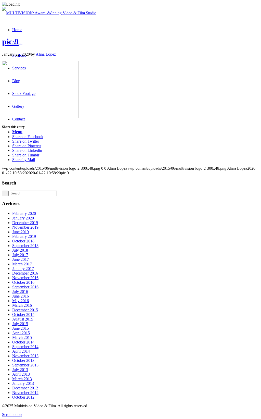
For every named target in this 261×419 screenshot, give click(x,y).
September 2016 (25, 287)
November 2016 (25, 278)
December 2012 (25, 388)
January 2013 (23, 383)
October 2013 (23, 360)
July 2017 (20, 255)
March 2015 (22, 337)
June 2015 (20, 328)
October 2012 (23, 397)
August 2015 (22, 319)
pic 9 (10, 41)
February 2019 (24, 236)
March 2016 (22, 305)
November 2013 (25, 356)
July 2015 (20, 324)
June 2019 (20, 232)
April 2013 (21, 374)
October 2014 (23, 342)
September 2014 (25, 346)
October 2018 (23, 241)
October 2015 (23, 314)
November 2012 (25, 392)
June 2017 (20, 259)
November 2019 (25, 227)
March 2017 (22, 264)
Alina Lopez (46, 54)
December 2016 (25, 273)
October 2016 (23, 282)
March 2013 (22, 379)
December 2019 (25, 222)
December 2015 (25, 310)
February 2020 (24, 213)
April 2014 (21, 351)
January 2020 (23, 218)
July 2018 (20, 250)
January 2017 (23, 268)
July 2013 (20, 369)
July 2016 (20, 291)
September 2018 (25, 245)
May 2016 (20, 301)
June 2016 (20, 296)
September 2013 (25, 365)
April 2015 (21, 333)
